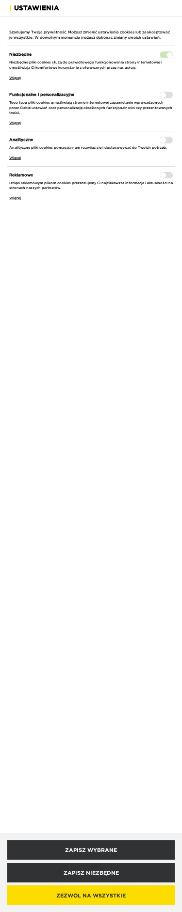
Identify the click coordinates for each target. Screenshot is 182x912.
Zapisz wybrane (91, 849)
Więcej (15, 78)
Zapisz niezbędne (91, 872)
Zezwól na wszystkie (91, 895)
